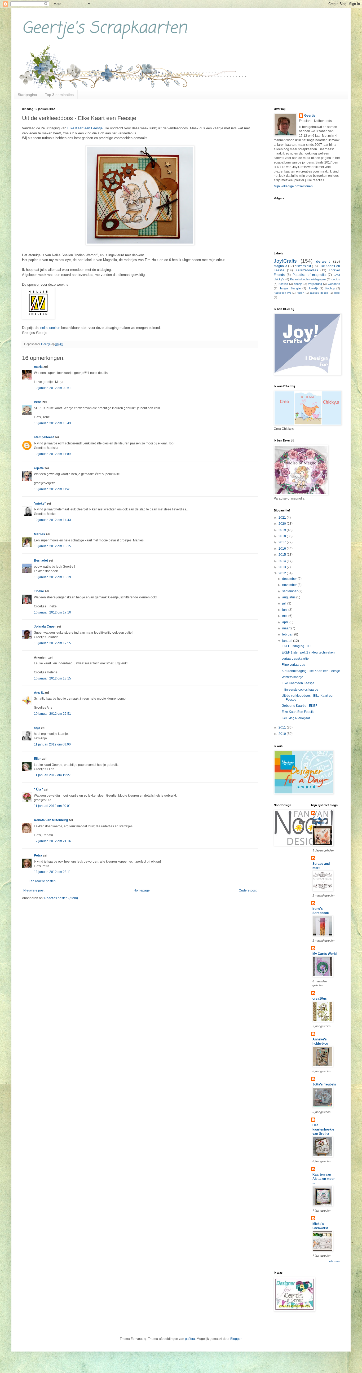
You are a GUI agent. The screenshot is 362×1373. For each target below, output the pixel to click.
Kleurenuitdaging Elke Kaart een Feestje (311, 671)
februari (288, 634)
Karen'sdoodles (306, 270)
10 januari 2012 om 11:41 (52, 489)
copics (336, 279)
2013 (283, 567)
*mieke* (40, 503)
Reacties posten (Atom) (61, 898)
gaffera (190, 1339)
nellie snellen (50, 328)
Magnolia (280, 266)
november (290, 585)
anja (37, 728)
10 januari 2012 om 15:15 (52, 546)
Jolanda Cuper (45, 626)
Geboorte (334, 283)
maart (286, 628)
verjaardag (315, 283)
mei (285, 616)
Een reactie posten (42, 881)
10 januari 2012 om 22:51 (52, 714)
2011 (283, 727)
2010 (283, 734)
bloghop (330, 288)
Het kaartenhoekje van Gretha (323, 1129)
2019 (283, 530)
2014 (283, 561)
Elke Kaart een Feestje (85, 128)
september (290, 591)
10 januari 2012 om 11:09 (52, 454)
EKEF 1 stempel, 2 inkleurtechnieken (308, 652)
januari (287, 641)
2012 (283, 573)
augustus (289, 597)
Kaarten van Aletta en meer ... (323, 1179)
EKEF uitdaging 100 (296, 646)
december (290, 579)
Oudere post (248, 890)
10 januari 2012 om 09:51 (52, 388)
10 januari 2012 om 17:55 (52, 643)
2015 (283, 555)
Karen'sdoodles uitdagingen (308, 279)
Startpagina (27, 94)
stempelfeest (44, 437)
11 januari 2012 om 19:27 (52, 775)
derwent (323, 261)
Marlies (39, 534)
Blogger (235, 1339)
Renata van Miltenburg (51, 820)
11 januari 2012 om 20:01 (52, 806)
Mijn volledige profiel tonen (293, 186)
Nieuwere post (33, 890)
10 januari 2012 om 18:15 (52, 678)
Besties (283, 283)
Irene (38, 402)
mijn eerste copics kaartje (300, 689)
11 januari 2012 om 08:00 (52, 744)
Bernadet (41, 560)
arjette (39, 468)
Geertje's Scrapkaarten (104, 28)
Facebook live (282, 292)
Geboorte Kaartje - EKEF (299, 706)
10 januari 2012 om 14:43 (52, 520)
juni (285, 610)
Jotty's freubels (324, 1084)
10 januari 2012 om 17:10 (52, 612)
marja (38, 367)
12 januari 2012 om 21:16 (52, 841)
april (285, 622)
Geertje (309, 115)
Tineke (39, 591)
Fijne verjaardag (293, 664)
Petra (38, 855)
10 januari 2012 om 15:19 (52, 577)
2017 (283, 542)
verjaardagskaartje (295, 658)
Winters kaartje (292, 677)
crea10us (319, 998)
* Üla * (38, 789)
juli (284, 603)
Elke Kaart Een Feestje (298, 712)
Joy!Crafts (285, 261)
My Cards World (324, 954)
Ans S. (39, 693)
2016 (283, 548)
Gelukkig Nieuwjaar (296, 718)
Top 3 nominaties (59, 94)
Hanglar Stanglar (290, 288)
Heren (300, 292)
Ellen (37, 759)
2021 (283, 517)
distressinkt (303, 266)
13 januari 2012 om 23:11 (52, 872)
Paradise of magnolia (309, 275)
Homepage (142, 890)
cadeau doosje (319, 292)
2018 (283, 536)
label (337, 292)
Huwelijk (313, 288)
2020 (283, 524)
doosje (298, 283)
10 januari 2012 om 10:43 (52, 423)
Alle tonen (334, 1261)
